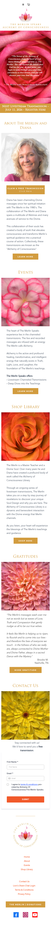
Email (10, 773)
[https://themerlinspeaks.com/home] (25, 18)
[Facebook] (16, 914)
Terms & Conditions (24, 890)
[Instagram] (25, 914)
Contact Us (24, 881)
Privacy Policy (24, 894)
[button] (23, 4)
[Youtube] (35, 914)
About (27, 861)
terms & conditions (29, 784)
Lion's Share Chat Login (24, 885)
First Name (12, 762)
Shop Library (27, 869)
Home (27, 857)
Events (27, 865)
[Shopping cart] (28, 4)
